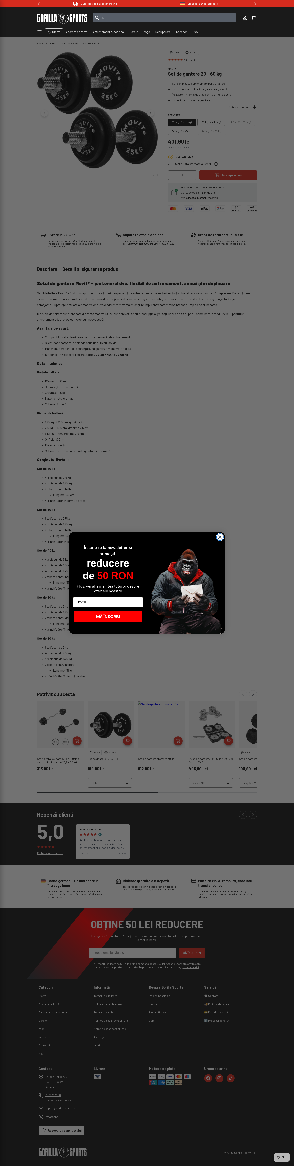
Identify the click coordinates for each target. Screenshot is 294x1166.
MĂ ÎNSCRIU (108, 616)
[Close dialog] (219, 537)
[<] (38, 4)
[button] (253, 18)
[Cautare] (97, 18)
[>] (255, 4)
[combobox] (164, 17)
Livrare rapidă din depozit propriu (99, 3)
